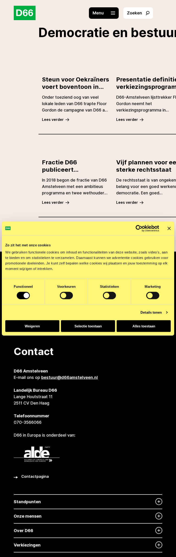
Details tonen (151, 312)
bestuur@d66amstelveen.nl (69, 377)
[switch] (66, 295)
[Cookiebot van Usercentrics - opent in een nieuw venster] (139, 228)
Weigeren (32, 326)
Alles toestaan (143, 326)
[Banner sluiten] (169, 228)
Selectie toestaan (88, 326)
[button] (106, 13)
